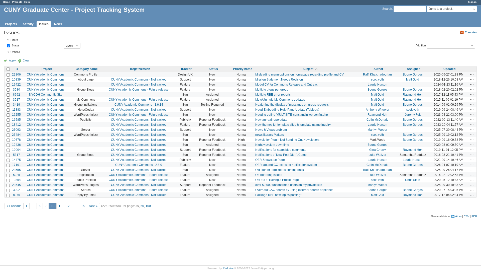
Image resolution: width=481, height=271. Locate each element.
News (58, 24)
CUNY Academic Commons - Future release (139, 89)
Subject (308, 69)
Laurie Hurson (377, 84)
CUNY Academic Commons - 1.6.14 (138, 104)
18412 (16, 124)
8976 (16, 195)
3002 (16, 190)
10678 (16, 140)
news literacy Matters (269, 135)
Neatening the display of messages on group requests (292, 104)
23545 (16, 185)
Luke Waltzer (377, 155)
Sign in (472, 2)
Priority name (242, 69)
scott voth (377, 79)
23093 (16, 129)
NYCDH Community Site (45, 94)
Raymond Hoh (413, 94)
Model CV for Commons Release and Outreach (287, 84)
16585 (16, 119)
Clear (26, 60)
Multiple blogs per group (271, 89)
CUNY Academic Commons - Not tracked (139, 79)
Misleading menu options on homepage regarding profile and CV (299, 74)
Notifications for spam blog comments (280, 150)
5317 (16, 155)
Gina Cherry (377, 150)
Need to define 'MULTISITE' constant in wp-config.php (291, 114)
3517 (16, 99)
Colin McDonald (378, 119)
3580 (16, 89)
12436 (16, 145)
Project (47, 69)
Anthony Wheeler (377, 109)
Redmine (228, 268)
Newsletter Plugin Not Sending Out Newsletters (287, 140)
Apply (12, 60)
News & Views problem (271, 129)
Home (6, 2)
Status (15, 45)
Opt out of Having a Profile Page (277, 180)
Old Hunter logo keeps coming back (279, 170)
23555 (16, 170)
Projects (17, 2)
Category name (87, 69)
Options (15, 51)
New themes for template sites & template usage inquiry (293, 124)
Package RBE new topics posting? (278, 195)
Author (378, 69)
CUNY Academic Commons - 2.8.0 (138, 165)
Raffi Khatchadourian (377, 74)
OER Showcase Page (270, 160)
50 (142, 206)
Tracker (186, 69)
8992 (16, 94)
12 (68, 206)
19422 (16, 84)
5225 (16, 175)
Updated (449, 69)
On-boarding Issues (268, 175)
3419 (16, 104)
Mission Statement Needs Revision (279, 79)
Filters (14, 39)
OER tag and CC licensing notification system (286, 165)
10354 (16, 180)
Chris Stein (412, 180)
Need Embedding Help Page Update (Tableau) (287, 109)
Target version (140, 69)
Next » (93, 206)
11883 (16, 109)
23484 (16, 135)
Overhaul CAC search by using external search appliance (294, 190)
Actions (472, 75)
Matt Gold (412, 79)
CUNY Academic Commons (45, 74)
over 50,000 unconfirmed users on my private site (288, 185)
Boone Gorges (413, 74)
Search (387, 9)
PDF (474, 216)
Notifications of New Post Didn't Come (281, 155)
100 (148, 206)
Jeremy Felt (413, 114)
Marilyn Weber (377, 129)
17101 (16, 165)
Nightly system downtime (272, 145)
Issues (44, 24)
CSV (466, 216)
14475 (16, 160)
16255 (16, 114)
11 (60, 206)
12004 (16, 150)
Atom (458, 216)
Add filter (421, 45)
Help (27, 2)
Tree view (471, 32)
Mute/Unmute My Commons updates (280, 99)
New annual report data (271, 119)
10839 (16, 79)
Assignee (413, 69)
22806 (16, 74)
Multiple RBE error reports (273, 94)
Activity (28, 24)
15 (83, 206)
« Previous (14, 206)
